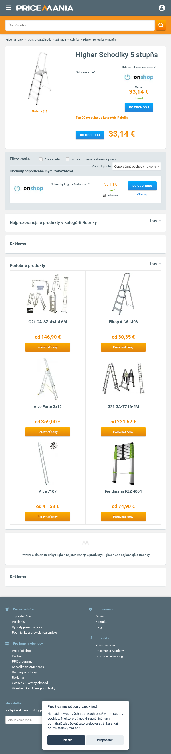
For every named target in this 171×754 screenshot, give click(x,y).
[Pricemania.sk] (44, 8)
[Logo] (138, 77)
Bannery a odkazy (24, 672)
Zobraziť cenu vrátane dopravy (93, 159)
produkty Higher (100, 555)
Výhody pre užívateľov (27, 627)
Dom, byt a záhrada (39, 39)
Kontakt (101, 622)
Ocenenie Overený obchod (30, 683)
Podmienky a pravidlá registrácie (34, 632)
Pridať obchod (22, 650)
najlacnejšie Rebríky (135, 555)
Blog (99, 627)
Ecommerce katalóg (109, 656)
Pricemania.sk (14, 39)
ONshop (142, 194)
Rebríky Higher (54, 555)
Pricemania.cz (105, 645)
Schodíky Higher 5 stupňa (69, 184)
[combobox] (136, 166)
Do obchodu (139, 107)
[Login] (162, 8)
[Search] (161, 25)
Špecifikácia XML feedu (28, 667)
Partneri (17, 656)
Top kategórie (21, 616)
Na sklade (52, 159)
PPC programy (22, 661)
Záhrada (60, 39)
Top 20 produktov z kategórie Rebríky (102, 117)
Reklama (18, 677)
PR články (19, 622)
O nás (100, 616)
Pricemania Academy (110, 650)
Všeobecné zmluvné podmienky (33, 688)
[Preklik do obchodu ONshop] (28, 188)
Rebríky (74, 39)
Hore (153, 220)
